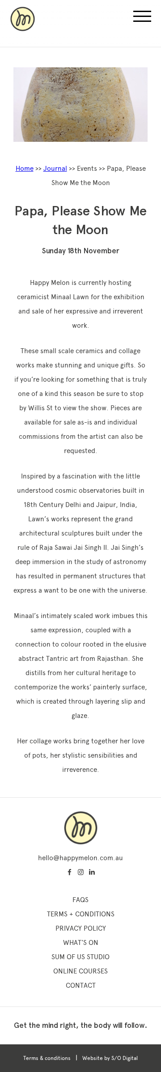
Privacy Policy (80, 928)
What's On (80, 943)
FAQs (80, 900)
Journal (55, 169)
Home (25, 169)
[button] (142, 19)
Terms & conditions (47, 1058)
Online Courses (80, 971)
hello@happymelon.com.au (80, 858)
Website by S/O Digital (110, 1058)
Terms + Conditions (80, 914)
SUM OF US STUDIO (80, 957)
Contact (81, 985)
